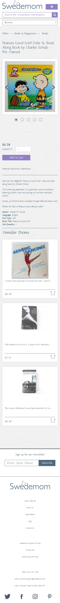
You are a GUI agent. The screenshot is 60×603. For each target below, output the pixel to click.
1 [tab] (16, 119)
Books (45, 33)
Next (53, 87)
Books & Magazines (25, 33)
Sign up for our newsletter (30, 454)
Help (30, 521)
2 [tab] (22, 119)
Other (5, 33)
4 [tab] (34, 119)
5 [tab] (40, 119)
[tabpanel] (30, 86)
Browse (8, 22)
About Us (30, 508)
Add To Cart (16, 157)
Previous (6, 87)
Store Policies (30, 514)
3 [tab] (28, 119)
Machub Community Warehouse (16, 168)
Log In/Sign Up (30, 501)
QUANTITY (7, 149)
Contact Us (30, 528)
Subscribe (47, 463)
